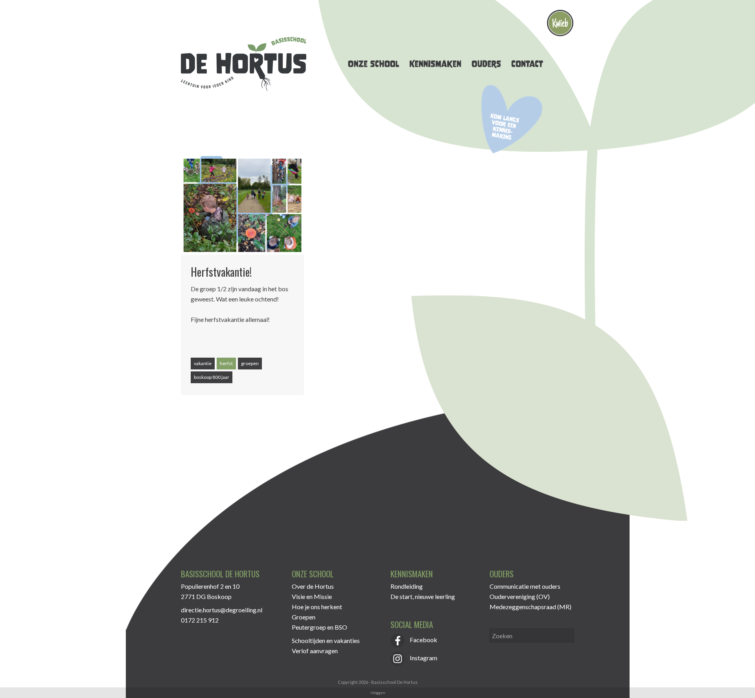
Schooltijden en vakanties (326, 640)
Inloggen (377, 693)
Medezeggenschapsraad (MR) (530, 606)
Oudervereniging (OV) (520, 596)
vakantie (203, 363)
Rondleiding (406, 586)
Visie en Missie (312, 596)
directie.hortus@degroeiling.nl (221, 610)
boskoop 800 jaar (211, 377)
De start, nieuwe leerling (422, 596)
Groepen (303, 617)
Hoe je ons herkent (317, 606)
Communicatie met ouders (525, 586)
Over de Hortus (313, 586)
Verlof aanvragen (315, 650)
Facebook (423, 639)
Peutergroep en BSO (319, 627)
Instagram (423, 657)
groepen (250, 363)
